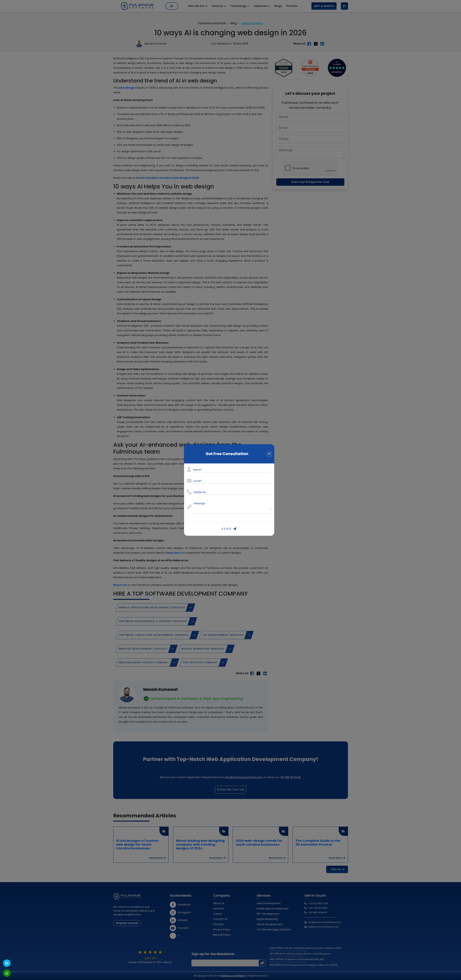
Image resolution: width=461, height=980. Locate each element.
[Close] (269, 454)
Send (227, 529)
